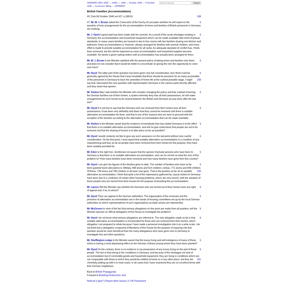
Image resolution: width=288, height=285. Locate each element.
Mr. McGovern (95, 208)
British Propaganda (106, 271)
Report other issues (115, 281)
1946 (123, 3)
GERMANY (120, 6)
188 (199, 16)
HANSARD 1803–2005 (97, 3)
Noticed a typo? (95, 281)
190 (199, 171)
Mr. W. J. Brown (99, 22)
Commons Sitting (103, 6)
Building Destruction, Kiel (112, 275)
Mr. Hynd (92, 73)
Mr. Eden (92, 152)
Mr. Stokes (93, 92)
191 (199, 259)
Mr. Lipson (93, 187)
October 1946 (136, 3)
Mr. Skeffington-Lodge (99, 240)
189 (199, 79)
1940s (115, 3)
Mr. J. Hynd (93, 34)
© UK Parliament (137, 281)
